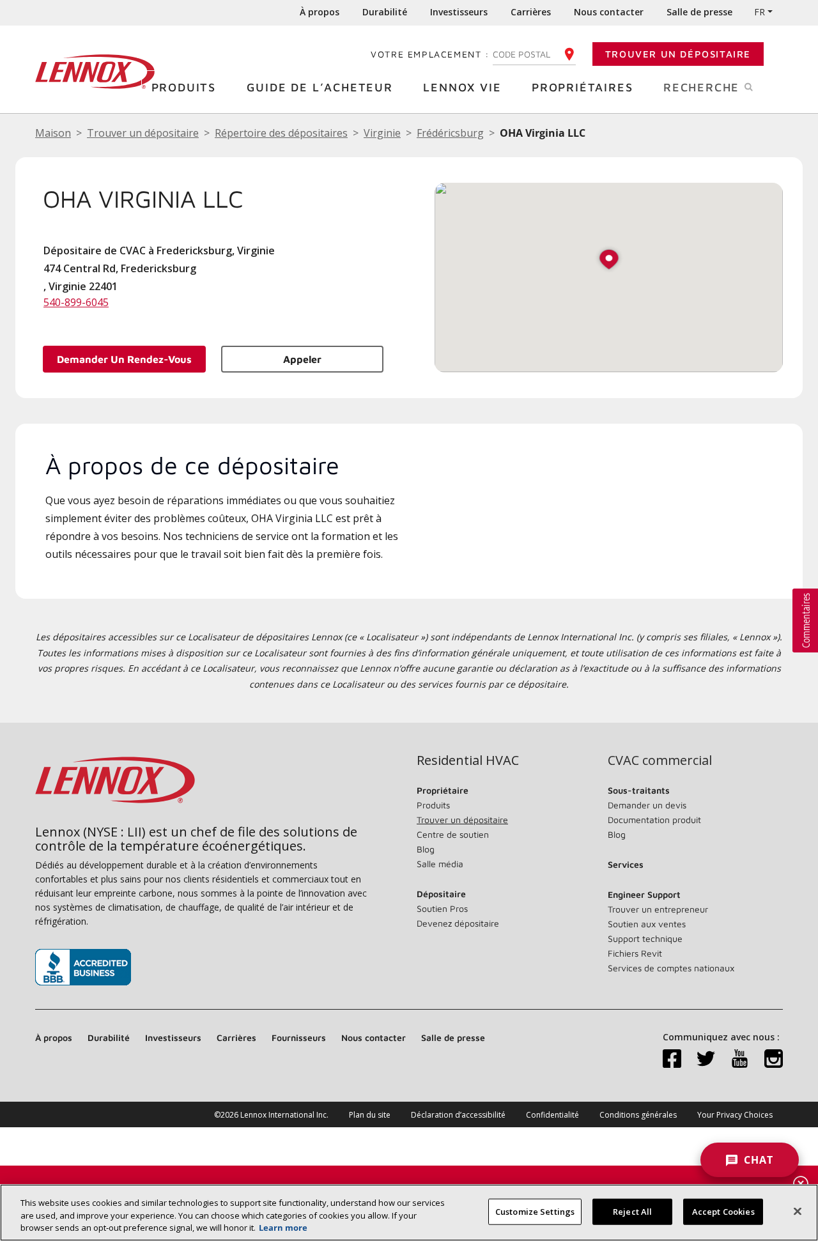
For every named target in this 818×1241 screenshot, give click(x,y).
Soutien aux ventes (647, 923)
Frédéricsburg (450, 133)
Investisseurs (459, 12)
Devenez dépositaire (458, 923)
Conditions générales (638, 1114)
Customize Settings (535, 1211)
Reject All (632, 1211)
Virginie (382, 133)
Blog (426, 849)
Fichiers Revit (635, 953)
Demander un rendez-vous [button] (124, 359)
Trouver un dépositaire (678, 54)
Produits (183, 87)
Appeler (302, 359)
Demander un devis (647, 804)
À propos (319, 12)
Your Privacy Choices (735, 1114)
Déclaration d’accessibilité (458, 1114)
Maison (53, 133)
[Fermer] (797, 1211)
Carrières (531, 12)
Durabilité (384, 12)
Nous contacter (609, 12)
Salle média (440, 863)
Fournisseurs (299, 1037)
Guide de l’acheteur (320, 87)
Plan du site (369, 1114)
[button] (609, 260)
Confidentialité (552, 1114)
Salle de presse (699, 12)
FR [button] (759, 12)
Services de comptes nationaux (671, 967)
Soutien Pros (442, 908)
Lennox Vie (462, 87)
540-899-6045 (76, 302)
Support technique (645, 938)
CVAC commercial (660, 760)
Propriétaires (582, 87)
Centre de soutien (453, 834)
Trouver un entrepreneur (658, 909)
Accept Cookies (723, 1211)
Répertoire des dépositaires (281, 133)
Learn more (283, 1227)
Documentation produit (654, 819)
